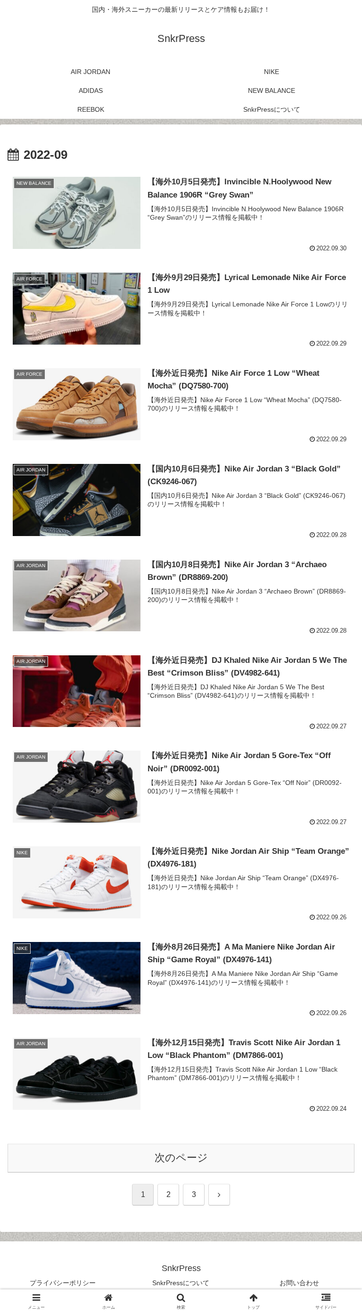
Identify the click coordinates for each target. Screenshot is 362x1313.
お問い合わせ (299, 1283)
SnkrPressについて (180, 1283)
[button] (334, 1222)
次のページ (181, 1158)
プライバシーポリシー (63, 1283)
